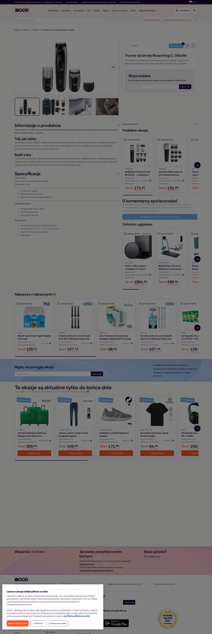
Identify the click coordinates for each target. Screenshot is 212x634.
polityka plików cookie (76, 615)
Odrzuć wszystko (58, 623)
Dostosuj (38, 623)
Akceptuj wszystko (17, 623)
